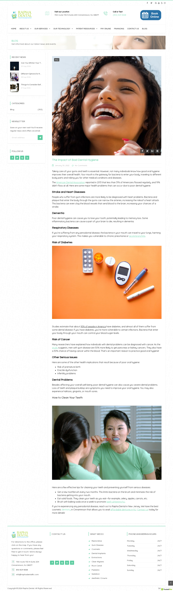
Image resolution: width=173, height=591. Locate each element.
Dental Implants (99, 553)
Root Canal (97, 565)
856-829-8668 (22, 570)
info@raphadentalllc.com (27, 574)
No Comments (81, 165)
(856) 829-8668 (119, 15)
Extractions (97, 557)
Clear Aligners (98, 561)
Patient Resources (85, 29)
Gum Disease (97, 545)
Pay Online (106, 29)
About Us (24, 29)
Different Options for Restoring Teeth (37, 74)
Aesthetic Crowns (99, 578)
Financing (119, 29)
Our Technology (61, 29)
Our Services (41, 29)
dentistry (66, 509)
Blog (144, 29)
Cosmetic (96, 549)
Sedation (96, 574)
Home (13, 29)
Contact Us (133, 29)
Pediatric (96, 570)
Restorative (97, 541)
